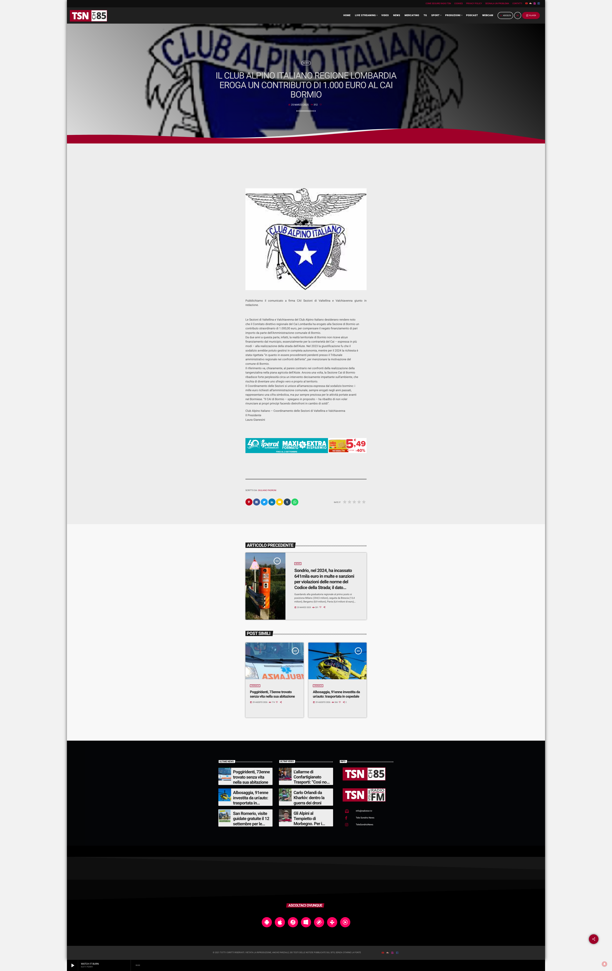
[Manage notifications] (604, 964)
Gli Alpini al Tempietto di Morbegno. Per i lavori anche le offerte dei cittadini (310, 824)
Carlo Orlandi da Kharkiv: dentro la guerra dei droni (309, 798)
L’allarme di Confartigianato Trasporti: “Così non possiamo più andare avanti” (312, 782)
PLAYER (531, 15)
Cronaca (255, 686)
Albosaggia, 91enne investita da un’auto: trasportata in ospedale (250, 800)
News (306, 63)
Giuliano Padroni (267, 490)
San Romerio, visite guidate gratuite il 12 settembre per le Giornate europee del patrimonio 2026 (251, 824)
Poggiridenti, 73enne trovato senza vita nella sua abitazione (251, 777)
